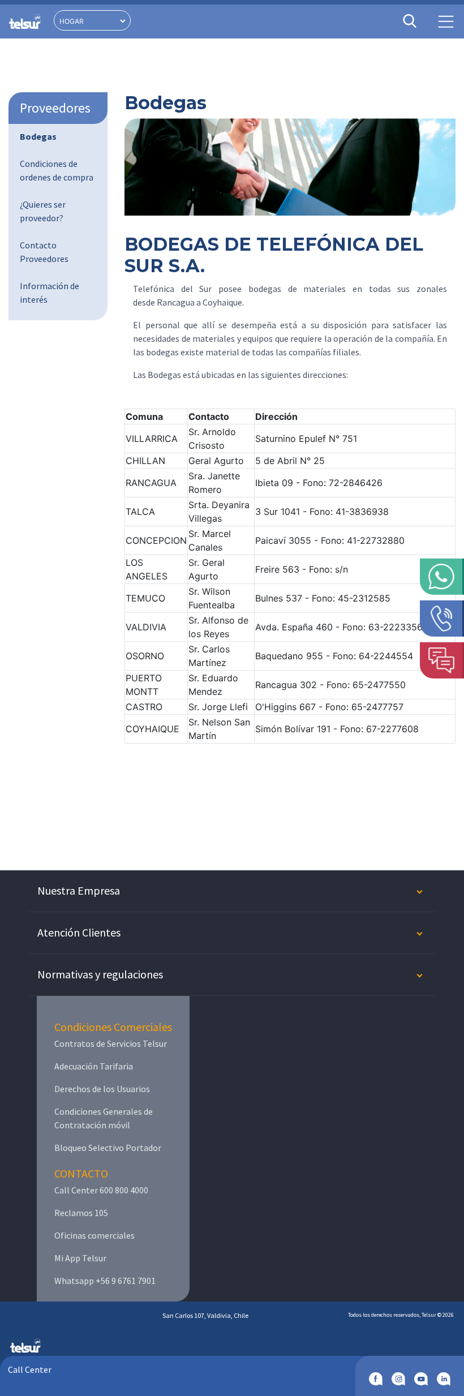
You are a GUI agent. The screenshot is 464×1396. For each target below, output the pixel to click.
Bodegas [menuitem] (38, 136)
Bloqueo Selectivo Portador (107, 1147)
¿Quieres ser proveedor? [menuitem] (43, 211)
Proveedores (55, 108)
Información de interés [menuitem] (49, 292)
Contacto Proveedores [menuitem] (44, 251)
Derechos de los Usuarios (102, 1088)
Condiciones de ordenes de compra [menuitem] (56, 170)
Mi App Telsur (80, 1258)
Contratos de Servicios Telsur (110, 1043)
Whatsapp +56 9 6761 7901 (105, 1280)
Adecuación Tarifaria (93, 1066)
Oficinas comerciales (94, 1235)
